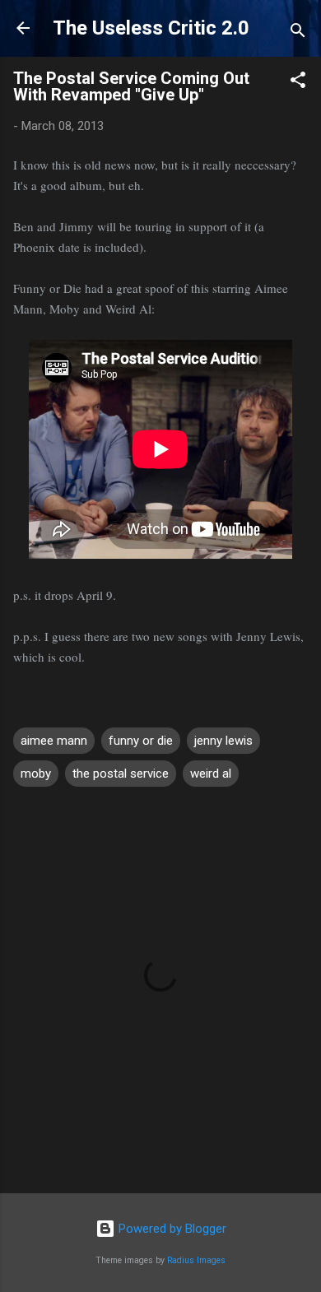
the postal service (120, 773)
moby (36, 773)
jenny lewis (223, 740)
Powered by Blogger (170, 1228)
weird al (210, 773)
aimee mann (54, 740)
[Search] (298, 33)
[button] (298, 82)
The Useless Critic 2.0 (151, 28)
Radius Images (196, 1260)
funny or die (141, 740)
